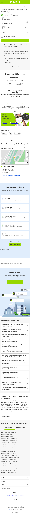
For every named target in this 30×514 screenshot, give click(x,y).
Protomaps (17, 162)
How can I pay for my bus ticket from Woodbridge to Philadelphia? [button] (11, 340)
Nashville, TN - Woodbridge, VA (8, 472)
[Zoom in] (27, 152)
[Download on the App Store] (20, 496)
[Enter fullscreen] (27, 159)
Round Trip (15, 15)
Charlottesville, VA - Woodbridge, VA (10, 461)
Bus (7, 6)
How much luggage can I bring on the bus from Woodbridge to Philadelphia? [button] (14, 345)
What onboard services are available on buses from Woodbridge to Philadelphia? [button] (14, 356)
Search (15, 40)
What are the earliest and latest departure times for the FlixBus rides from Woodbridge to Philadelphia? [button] (13, 362)
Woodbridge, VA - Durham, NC (8, 449)
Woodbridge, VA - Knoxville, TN (8, 453)
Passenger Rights (22, 506)
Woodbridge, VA (23, 6)
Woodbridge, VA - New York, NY (8, 434)
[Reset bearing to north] (27, 156)
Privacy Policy (14, 506)
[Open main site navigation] (2, 2)
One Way (6, 15)
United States (14, 6)
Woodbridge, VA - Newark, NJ (8, 445)
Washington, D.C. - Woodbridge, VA (9, 442)
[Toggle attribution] (27, 163)
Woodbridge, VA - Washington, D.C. (9, 438)
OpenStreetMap (24, 162)
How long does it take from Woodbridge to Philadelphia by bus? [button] (13, 325)
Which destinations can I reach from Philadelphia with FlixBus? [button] (11, 383)
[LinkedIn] (15, 502)
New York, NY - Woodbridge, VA (8, 432)
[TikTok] (16, 502)
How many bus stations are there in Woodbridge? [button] (11, 367)
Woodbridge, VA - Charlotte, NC (8, 466)
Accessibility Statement (18, 507)
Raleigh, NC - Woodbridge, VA (8, 451)
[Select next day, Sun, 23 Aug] (27, 28)
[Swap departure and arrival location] (27, 21)
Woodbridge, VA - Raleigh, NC (8, 447)
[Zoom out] (27, 154)
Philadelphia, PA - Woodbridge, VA (9, 455)
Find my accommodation (10, 36)
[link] (15, 292)
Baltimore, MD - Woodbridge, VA (9, 459)
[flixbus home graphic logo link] (15, 2)
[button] (15, 19)
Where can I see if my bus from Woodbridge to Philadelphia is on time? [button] (14, 335)
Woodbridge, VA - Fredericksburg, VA (10, 468)
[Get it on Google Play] (11, 496)
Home (2, 6)
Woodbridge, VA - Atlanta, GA (8, 463)
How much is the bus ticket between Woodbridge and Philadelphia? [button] (11, 330)
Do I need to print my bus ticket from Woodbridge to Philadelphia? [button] (11, 378)
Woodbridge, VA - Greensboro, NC (9, 440)
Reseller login (7, 506)
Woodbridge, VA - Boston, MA (8, 470)
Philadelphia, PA (20, 140)
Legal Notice (10, 507)
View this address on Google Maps (11, 175)
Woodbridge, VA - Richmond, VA (8, 436)
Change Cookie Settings (16, 509)
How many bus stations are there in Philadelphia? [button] (11, 373)
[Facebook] (14, 502)
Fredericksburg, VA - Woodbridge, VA (10, 457)
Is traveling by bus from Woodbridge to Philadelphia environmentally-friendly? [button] (12, 350)
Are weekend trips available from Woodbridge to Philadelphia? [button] (14, 388)
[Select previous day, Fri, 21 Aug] (25, 28)
